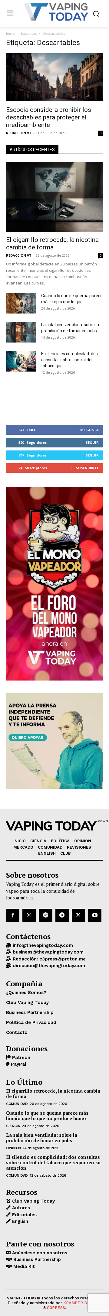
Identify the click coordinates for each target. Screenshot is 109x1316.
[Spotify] (45, 915)
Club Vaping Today (33, 1201)
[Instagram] (29, 915)
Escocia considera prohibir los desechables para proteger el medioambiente (48, 117)
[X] (78, 915)
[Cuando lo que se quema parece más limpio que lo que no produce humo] (21, 303)
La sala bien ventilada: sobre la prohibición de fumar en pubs (41, 1137)
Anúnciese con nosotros (39, 1253)
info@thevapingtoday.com (42, 945)
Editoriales (24, 1214)
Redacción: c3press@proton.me (48, 959)
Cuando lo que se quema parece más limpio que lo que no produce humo (47, 1115)
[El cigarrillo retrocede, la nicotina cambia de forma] (54, 197)
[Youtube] (94, 915)
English (19, 1221)
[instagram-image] (22, 399)
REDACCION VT (18, 133)
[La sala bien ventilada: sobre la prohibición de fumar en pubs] (21, 332)
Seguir (92, 442)
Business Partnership (36, 1259)
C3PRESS (56, 1307)
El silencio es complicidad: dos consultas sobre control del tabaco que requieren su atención (53, 1162)
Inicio (10, 33)
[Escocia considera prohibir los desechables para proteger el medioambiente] (54, 77)
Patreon (20, 1057)
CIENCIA (13, 1126)
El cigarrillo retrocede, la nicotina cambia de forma (52, 243)
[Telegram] (62, 915)
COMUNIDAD (17, 1104)
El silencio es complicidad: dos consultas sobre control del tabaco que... (69, 359)
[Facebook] (12, 915)
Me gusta (89, 429)
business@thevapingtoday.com (47, 952)
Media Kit (23, 1266)
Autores (20, 1207)
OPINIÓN (13, 1148)
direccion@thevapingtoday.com (48, 965)
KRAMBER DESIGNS (82, 1303)
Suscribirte (87, 468)
